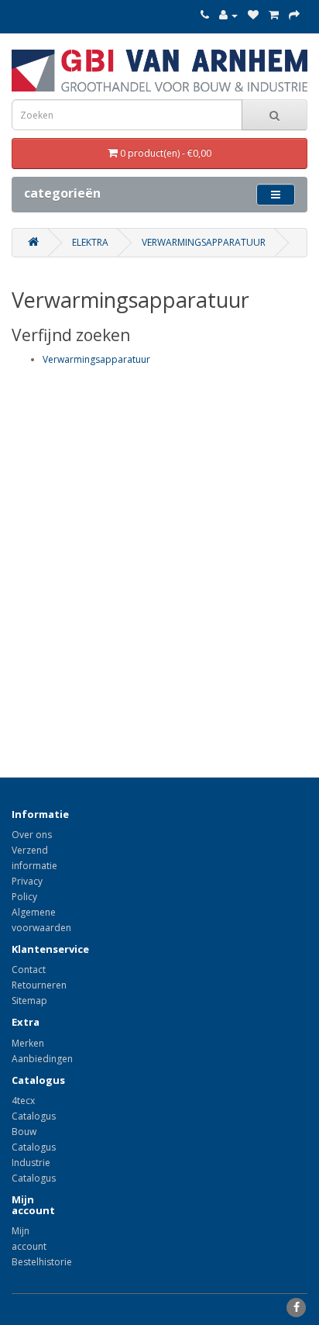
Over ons (32, 834)
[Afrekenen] (294, 15)
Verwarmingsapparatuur (204, 242)
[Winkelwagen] (274, 15)
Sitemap (29, 1000)
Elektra (90, 242)
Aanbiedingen (42, 1058)
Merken (28, 1043)
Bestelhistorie (42, 1261)
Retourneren (39, 985)
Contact (29, 969)
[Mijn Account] (228, 15)
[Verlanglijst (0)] (253, 15)
